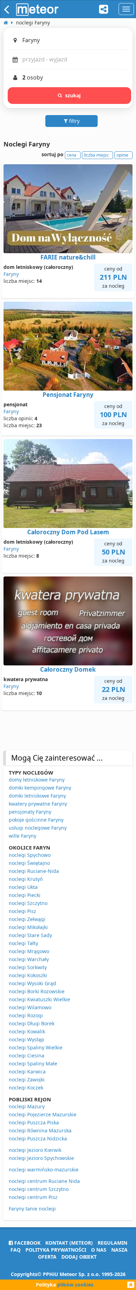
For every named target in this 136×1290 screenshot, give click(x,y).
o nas (98, 1249)
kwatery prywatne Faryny (38, 803)
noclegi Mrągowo (29, 951)
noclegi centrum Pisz (33, 1197)
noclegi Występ (26, 1039)
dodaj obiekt (79, 1256)
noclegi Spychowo (30, 855)
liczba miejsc (96, 155)
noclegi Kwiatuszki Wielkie (39, 999)
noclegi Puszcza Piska (34, 1122)
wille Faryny (22, 835)
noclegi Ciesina (26, 1055)
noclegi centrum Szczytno (39, 1189)
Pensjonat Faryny (68, 395)
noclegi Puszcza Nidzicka (38, 1138)
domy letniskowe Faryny (37, 779)
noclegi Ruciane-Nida (34, 871)
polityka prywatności (55, 1249)
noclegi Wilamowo (30, 1007)
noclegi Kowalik (27, 1031)
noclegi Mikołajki (28, 927)
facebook (26, 1242)
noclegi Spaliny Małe (33, 1063)
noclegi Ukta (23, 887)
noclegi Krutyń (26, 879)
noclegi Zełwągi (27, 919)
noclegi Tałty (23, 943)
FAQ (15, 1249)
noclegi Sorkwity (28, 967)
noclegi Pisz (22, 911)
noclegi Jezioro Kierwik (35, 1150)
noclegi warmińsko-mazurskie (43, 1169)
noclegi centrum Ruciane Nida (44, 1181)
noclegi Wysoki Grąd (32, 983)
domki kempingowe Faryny (40, 787)
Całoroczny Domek (68, 669)
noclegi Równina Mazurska (40, 1130)
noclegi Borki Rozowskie (37, 991)
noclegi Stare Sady (30, 935)
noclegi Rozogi (26, 1015)
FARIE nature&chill (68, 257)
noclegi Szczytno (28, 903)
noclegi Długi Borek (31, 1023)
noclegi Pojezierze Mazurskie (42, 1114)
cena (71, 155)
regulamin (112, 1242)
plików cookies (75, 1284)
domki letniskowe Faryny (37, 795)
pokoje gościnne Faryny (36, 819)
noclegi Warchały (29, 959)
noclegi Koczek (26, 1087)
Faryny (11, 274)
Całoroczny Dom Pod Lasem (68, 532)
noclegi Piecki (24, 895)
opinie (122, 155)
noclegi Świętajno (29, 863)
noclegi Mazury (27, 1106)
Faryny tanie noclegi (32, 1208)
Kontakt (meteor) (69, 1242)
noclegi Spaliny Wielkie (35, 1047)
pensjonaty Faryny (30, 811)
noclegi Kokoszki (28, 975)
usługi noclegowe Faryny (38, 827)
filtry (74, 121)
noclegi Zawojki (27, 1079)
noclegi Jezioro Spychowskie (41, 1158)
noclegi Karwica (27, 1071)
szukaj (73, 95)
